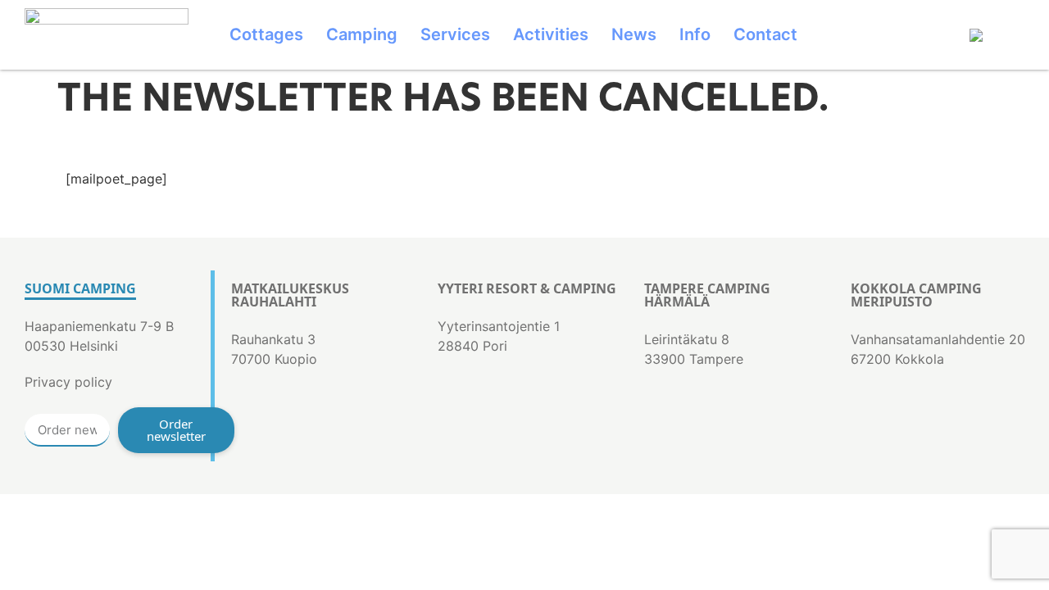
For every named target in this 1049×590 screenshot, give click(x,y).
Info (695, 34)
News (633, 34)
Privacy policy (68, 382)
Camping (361, 34)
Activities (550, 34)
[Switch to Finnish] (997, 35)
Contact (765, 34)
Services (455, 34)
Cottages (266, 34)
